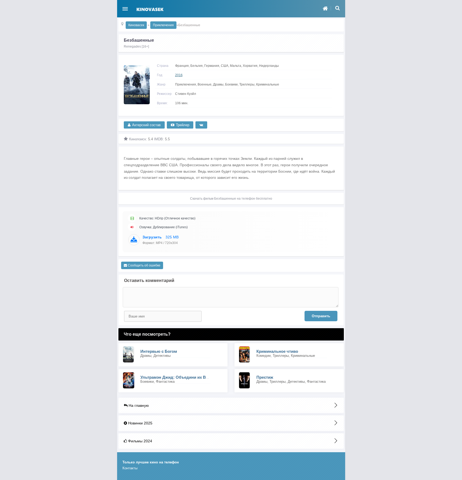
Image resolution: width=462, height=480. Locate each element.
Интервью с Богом (158, 351)
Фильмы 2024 (139, 441)
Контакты (129, 468)
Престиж (264, 377)
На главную (138, 405)
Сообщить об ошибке (143, 265)
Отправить (321, 316)
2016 (179, 75)
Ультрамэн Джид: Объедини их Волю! (178, 377)
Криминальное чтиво (277, 351)
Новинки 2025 (139, 423)
